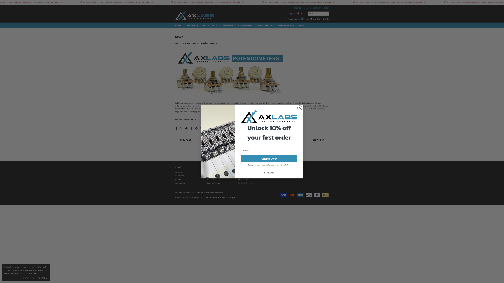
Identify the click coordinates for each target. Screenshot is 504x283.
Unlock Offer (269, 159)
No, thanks (269, 172)
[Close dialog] (300, 108)
